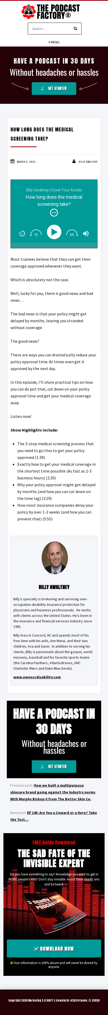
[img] (54, 213)
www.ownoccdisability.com (37, 677)
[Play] (55, 232)
